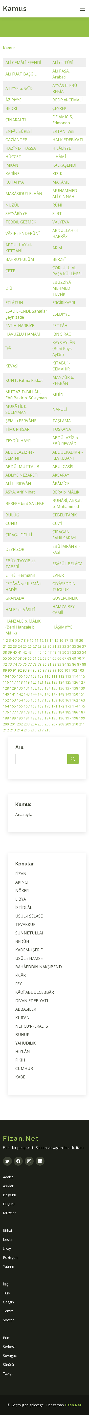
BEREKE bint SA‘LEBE (24, 503)
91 (15, 670)
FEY (18, 984)
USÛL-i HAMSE (29, 958)
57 (15, 658)
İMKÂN (11, 165)
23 (15, 646)
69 (74, 658)
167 (27, 706)
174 (75, 706)
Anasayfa (23, 814)
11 (37, 640)
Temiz (8, 1311)
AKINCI (21, 882)
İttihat (7, 1230)
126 (75, 682)
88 (84, 664)
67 (64, 658)
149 (68, 694)
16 (61, 640)
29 (44, 646)
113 (68, 676)
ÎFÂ (8, 348)
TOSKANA (61, 429)
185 (68, 712)
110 (47, 676)
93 (25, 670)
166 (20, 706)
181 (41, 712)
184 (61, 712)
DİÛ (8, 288)
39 (10, 652)
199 (82, 718)
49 (59, 652)
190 (20, 718)
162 (75, 700)
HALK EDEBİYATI (67, 139)
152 (6, 700)
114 (75, 676)
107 (27, 676)
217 (41, 730)
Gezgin (8, 1302)
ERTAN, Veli (63, 131)
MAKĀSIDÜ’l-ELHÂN (23, 193)
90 (10, 670)
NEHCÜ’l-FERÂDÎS (31, 1026)
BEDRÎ (11, 108)
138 (75, 688)
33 (64, 646)
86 (74, 664)
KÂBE (20, 1077)
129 (13, 688)
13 (46, 640)
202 (20, 724)
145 (41, 694)
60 (30, 658)
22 (10, 646)
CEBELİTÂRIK (64, 515)
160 (61, 700)
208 (61, 724)
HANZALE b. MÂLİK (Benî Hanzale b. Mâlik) (23, 627)
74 (15, 664)
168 (34, 706)
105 (13, 676)
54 (84, 652)
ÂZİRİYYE (13, 100)
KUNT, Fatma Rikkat (24, 380)
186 (75, 712)
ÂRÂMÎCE (60, 483)
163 (82, 700)
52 (74, 652)
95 (35, 670)
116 (6, 682)
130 (20, 688)
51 (69, 652)
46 (44, 652)
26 (30, 646)
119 (27, 682)
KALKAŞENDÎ (64, 165)
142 (20, 694)
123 (54, 682)
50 (64, 652)
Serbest (9, 1346)
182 (47, 712)
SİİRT (57, 213)
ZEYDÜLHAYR (18, 440)
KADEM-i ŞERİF (29, 950)
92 (20, 670)
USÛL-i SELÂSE (29, 916)
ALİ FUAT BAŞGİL (21, 74)
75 (20, 664)
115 (82, 676)
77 (30, 664)
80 (44, 664)
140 (6, 694)
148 (61, 694)
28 (40, 646)
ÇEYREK (59, 108)
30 (49, 646)
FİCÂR (20, 975)
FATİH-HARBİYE (19, 325)
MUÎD (57, 395)
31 (54, 646)
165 (13, 706)
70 (79, 658)
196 (61, 718)
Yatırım (8, 1266)
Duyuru (9, 1204)
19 (76, 640)
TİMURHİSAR (17, 429)
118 (20, 682)
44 (35, 652)
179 (27, 712)
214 (20, 730)
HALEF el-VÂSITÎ (20, 609)
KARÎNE (12, 173)
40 (15, 652)
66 (59, 658)
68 (69, 658)
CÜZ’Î (57, 523)
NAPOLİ (59, 409)
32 (59, 646)
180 (34, 712)
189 (13, 718)
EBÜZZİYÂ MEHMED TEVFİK (61, 288)
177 (13, 712)
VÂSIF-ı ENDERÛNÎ (22, 233)
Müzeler (9, 1212)
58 (20, 658)
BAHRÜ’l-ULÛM (19, 259)
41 (20, 652)
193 (41, 718)
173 (68, 706)
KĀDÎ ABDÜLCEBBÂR (34, 992)
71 (84, 658)
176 (6, 712)
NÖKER (22, 890)
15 (56, 640)
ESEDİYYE (61, 314)
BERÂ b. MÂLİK (65, 492)
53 (79, 652)
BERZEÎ (59, 259)
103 (81, 670)
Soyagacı (10, 1355)
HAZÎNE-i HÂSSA (20, 148)
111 (54, 676)
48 (54, 652)
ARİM (57, 248)
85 (69, 664)
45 (40, 652)
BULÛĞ (12, 515)
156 (34, 700)
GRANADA (14, 598)
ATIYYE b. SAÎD (19, 88)
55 (5, 658)
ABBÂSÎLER (25, 1009)
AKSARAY (60, 475)
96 (40, 670)
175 (82, 706)
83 (59, 664)
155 (27, 700)
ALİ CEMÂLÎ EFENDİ (23, 62)
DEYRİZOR (14, 549)
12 (42, 640)
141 (13, 694)
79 (40, 664)
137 (68, 688)
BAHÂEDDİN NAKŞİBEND (38, 967)
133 (41, 688)
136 (61, 688)
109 (41, 676)
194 (47, 718)
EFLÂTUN (14, 302)
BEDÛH (22, 941)
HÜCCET (13, 156)
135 (54, 688)
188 (6, 718)
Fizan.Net (73, 1405)
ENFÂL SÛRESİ (18, 131)
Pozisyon (10, 1257)
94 (30, 670)
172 (61, 706)
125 (68, 682)
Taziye (8, 1373)
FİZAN (20, 873)
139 (82, 688)
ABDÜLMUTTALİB (22, 466)
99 (54, 670)
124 (61, 682)
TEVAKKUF (25, 924)
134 (47, 688)
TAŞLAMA (61, 421)
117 (13, 682)
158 (47, 700)
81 (49, 664)
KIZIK (57, 173)
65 (54, 658)
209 (68, 724)
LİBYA (20, 899)
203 (27, 724)
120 (34, 682)
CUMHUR (24, 1068)
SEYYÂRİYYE (16, 213)
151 (82, 694)
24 (20, 646)
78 (35, 664)
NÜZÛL (12, 205)
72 (5, 664)
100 (60, 670)
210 (75, 724)
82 (54, 664)
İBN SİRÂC (61, 334)
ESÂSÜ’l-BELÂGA (67, 563)
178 (20, 712)
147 (54, 694)
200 (6, 724)
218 (47, 730)
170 (47, 706)
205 (41, 724)
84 (64, 664)
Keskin (8, 1239)
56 (10, 658)
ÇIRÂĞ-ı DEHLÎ (18, 535)
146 (47, 694)
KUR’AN (22, 1017)
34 (69, 646)
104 (6, 676)
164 (6, 706)
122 (47, 682)
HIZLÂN (22, 1051)
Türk (6, 1293)
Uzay (7, 1248)
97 (44, 670)
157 (41, 700)
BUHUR (22, 1034)
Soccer (8, 1320)
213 (13, 730)
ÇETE (10, 271)
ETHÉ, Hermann (20, 575)
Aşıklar (8, 1186)
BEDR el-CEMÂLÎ (67, 100)
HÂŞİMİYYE (62, 627)
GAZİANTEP (16, 139)
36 (79, 646)
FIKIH (20, 1060)
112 (61, 676)
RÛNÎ (57, 205)
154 (20, 700)
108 (34, 676)
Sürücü (8, 1364)
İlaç (5, 1284)
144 (34, 694)
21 (5, 646)
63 (44, 658)
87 (79, 664)
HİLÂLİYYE (61, 148)
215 (27, 730)
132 (34, 688)
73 (10, 664)
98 (49, 670)
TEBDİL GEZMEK (20, 222)
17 (66, 640)
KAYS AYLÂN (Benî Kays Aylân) (63, 348)
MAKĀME (60, 182)
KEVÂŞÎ (12, 366)
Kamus (15, 8)
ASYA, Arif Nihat (20, 492)
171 (54, 706)
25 (25, 646)
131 (27, 688)
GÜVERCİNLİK (65, 598)
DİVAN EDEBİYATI (31, 1000)
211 (82, 724)
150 (75, 694)
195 (54, 718)
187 (82, 712)
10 (32, 640)
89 (5, 670)
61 (35, 658)
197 (68, 718)
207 (54, 724)
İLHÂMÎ (59, 156)
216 (34, 730)
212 (6, 730)
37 (84, 646)
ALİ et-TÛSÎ (62, 62)
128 (6, 688)
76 (25, 664)
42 (25, 652)
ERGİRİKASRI (63, 302)
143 (27, 694)
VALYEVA (60, 222)
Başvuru (9, 1195)
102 (74, 670)
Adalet (8, 1177)
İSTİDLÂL (23, 907)
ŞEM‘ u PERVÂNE (20, 421)
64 (49, 658)
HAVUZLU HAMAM (22, 334)
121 (41, 682)
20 (81, 640)
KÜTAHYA (14, 182)
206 (47, 724)
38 (5, 652)
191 (27, 718)
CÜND (11, 523)
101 (67, 670)
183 (54, 712)
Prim (6, 1337)
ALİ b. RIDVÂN (18, 483)
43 (30, 652)
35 (74, 646)
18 (71, 640)
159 (54, 700)
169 (41, 706)
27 (35, 646)
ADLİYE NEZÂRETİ (21, 475)
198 (75, 718)
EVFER (58, 575)
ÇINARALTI (15, 120)
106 (20, 676)
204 (34, 724)
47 (49, 652)
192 (34, 718)
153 (13, 700)
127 (82, 682)
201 (13, 724)
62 (40, 658)
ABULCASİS (62, 466)
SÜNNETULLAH (30, 933)
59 (25, 658)
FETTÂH (59, 325)
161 (68, 700)
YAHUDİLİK (25, 1043)
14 (51, 640)
